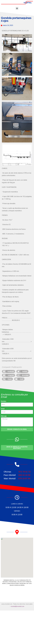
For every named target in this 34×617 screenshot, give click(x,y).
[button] (17, 8)
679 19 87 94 (24, 478)
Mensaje (4, 416)
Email (3, 409)
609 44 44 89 (24, 475)
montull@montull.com (17, 606)
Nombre (3, 401)
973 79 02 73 (24, 472)
